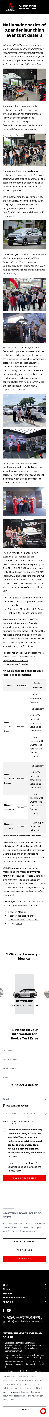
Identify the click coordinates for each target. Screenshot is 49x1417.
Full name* (7, 1050)
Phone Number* (9, 1068)
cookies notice (9, 1392)
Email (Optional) (10, 1059)
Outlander (19, 919)
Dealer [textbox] (6, 1099)
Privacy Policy (14, 1170)
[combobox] (24, 1077)
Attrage (22, 911)
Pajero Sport (32, 919)
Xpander (22, 915)
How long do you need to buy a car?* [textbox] (19, 1114)
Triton (19, 923)
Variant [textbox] (6, 1077)
